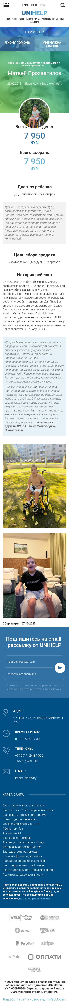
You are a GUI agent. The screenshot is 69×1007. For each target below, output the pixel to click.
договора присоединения (34, 898)
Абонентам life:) (13, 828)
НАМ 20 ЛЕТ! (34, 32)
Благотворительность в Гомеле (23, 865)
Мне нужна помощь (51, 44)
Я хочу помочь (17, 42)
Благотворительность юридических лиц (28, 870)
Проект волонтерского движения (24, 860)
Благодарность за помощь (20, 851)
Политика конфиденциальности (23, 874)
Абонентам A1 (12, 833)
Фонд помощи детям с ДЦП (21, 824)
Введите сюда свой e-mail (22, 674)
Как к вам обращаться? (21, 661)
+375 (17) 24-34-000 (29, 755)
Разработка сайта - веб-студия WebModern (34, 999)
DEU (34, 5)
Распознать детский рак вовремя (24, 814)
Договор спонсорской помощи (23, 842)
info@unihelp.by (26, 778)
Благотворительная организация (24, 805)
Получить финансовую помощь (23, 856)
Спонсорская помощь (17, 837)
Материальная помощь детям (22, 847)
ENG (25, 5)
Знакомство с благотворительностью (28, 810)
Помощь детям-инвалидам (20, 819)
